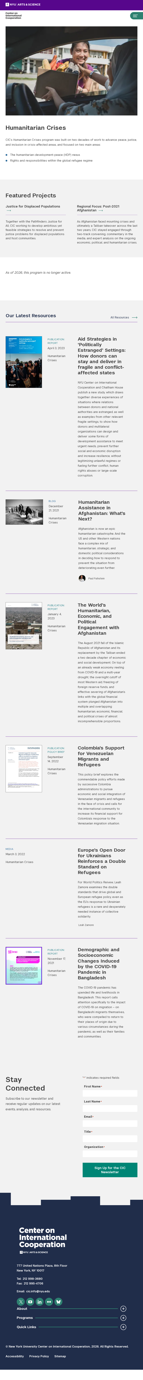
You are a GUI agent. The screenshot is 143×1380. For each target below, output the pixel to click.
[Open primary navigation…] (133, 15)
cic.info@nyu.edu (38, 1291)
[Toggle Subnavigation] (123, 1309)
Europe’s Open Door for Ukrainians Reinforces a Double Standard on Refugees (102, 861)
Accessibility (15, 1356)
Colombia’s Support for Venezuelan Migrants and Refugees (101, 756)
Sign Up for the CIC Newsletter (110, 1170)
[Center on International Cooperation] (17, 15)
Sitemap (60, 1356)
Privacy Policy (39, 1356)
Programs (25, 1318)
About (22, 1308)
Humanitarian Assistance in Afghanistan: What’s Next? (101, 510)
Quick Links (26, 1327)
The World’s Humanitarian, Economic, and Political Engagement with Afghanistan (98, 619)
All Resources (120, 317)
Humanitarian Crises (56, 358)
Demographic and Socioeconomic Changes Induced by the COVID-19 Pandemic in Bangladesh (98, 963)
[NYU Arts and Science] (32, 4)
